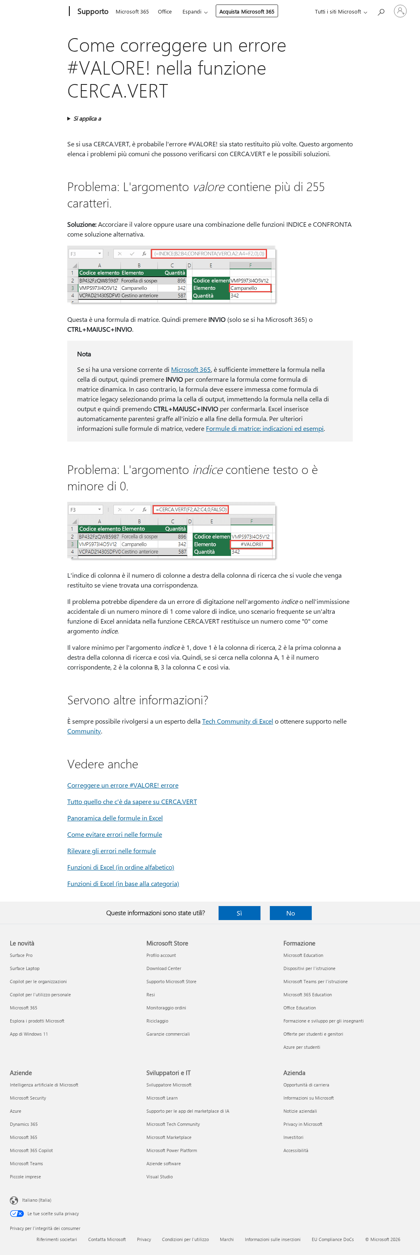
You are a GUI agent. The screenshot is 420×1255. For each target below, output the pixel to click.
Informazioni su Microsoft (308, 1098)
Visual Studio (159, 1176)
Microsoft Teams (26, 1163)
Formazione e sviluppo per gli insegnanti (323, 1021)
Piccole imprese (25, 1176)
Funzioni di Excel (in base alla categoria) (123, 883)
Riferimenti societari (57, 1239)
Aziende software (163, 1163)
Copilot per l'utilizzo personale (40, 994)
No (290, 913)
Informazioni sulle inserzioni (273, 1239)
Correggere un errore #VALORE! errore (122, 785)
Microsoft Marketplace (169, 1137)
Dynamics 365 (24, 1124)
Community (84, 731)
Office (165, 11)
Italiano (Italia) (36, 1200)
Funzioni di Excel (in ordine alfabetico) (120, 867)
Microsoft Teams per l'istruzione (315, 981)
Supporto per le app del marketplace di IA (187, 1111)
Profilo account (161, 955)
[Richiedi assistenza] (380, 10)
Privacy (144, 1239)
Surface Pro (21, 955)
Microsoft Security (28, 1098)
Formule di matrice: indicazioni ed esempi (265, 428)
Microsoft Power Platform (171, 1150)
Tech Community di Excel (237, 721)
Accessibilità (295, 1150)
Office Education (299, 1007)
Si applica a (87, 118)
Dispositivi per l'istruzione (309, 968)
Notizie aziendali (300, 1111)
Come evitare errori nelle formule (114, 834)
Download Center (163, 968)
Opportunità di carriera (306, 1085)
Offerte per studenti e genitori (313, 1034)
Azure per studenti (301, 1047)
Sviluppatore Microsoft (169, 1085)
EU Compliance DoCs (333, 1239)
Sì (239, 913)
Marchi (227, 1239)
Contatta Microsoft (107, 1239)
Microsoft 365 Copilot (31, 1150)
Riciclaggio (157, 1021)
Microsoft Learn (162, 1098)
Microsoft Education (303, 955)
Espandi (192, 11)
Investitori (293, 1137)
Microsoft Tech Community (173, 1124)
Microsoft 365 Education (307, 994)
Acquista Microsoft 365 (246, 11)
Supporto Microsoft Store (171, 981)
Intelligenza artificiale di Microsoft (44, 1085)
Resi (150, 994)
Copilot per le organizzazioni (38, 981)
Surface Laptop (24, 968)
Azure (15, 1111)
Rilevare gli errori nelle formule (111, 850)
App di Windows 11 (29, 1034)
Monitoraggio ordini (166, 1007)
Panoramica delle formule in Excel (115, 817)
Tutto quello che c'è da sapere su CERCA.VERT (132, 801)
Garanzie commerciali (168, 1034)
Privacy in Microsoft (302, 1124)
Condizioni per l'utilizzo (185, 1239)
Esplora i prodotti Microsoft (37, 1021)
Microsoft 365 (132, 11)
